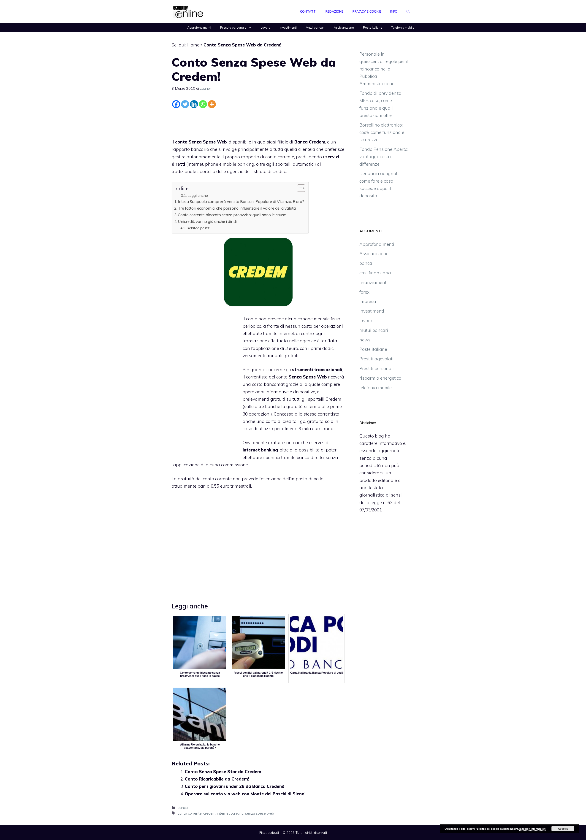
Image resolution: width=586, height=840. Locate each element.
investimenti (371, 311)
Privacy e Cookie (367, 11)
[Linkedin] (194, 104)
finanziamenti (373, 282)
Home (193, 45)
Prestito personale (233, 27)
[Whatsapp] (203, 104)
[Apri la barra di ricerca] (408, 11)
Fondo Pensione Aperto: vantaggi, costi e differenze (383, 156)
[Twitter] (185, 104)
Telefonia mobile (402, 27)
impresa (367, 301)
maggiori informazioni (532, 828)
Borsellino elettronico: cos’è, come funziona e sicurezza (381, 132)
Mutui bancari (315, 27)
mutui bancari (373, 330)
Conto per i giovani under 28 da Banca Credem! (234, 786)
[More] (212, 104)
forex (364, 292)
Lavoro (266, 27)
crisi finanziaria (375, 272)
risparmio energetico (380, 378)
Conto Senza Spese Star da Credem (223, 771)
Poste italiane (372, 27)
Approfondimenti (199, 27)
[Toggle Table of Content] (299, 188)
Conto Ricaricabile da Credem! (217, 779)
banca (303, 457)
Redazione (334, 11)
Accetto (563, 828)
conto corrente (279, 156)
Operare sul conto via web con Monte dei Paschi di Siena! (245, 794)
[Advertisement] (258, 122)
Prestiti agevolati (376, 359)
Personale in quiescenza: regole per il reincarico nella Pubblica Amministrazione (383, 68)
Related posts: (198, 228)
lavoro (365, 320)
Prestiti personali (376, 368)
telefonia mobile (375, 387)
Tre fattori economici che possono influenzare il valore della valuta (237, 208)
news (364, 340)
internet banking (230, 813)
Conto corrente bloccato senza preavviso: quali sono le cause (232, 214)
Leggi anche (197, 195)
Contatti (308, 11)
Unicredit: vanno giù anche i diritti (207, 221)
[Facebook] (176, 104)
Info (393, 11)
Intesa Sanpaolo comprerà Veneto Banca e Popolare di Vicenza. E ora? (241, 201)
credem (209, 813)
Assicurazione (344, 27)
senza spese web (259, 813)
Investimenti (288, 27)
